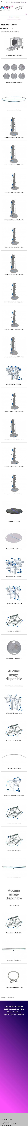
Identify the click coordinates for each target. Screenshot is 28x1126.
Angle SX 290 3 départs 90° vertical (14, 713)
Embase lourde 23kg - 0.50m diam (14, 658)
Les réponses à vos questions (14, 19)
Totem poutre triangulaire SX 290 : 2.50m (14, 357)
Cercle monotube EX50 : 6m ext (14, 110)
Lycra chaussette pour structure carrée (14, 686)
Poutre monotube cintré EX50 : (14, 768)
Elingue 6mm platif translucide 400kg (14, 987)
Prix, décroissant (6, 28)
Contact (8, 2)
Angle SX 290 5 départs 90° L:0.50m (14, 384)
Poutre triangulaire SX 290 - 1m (14, 850)
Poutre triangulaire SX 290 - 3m (14, 631)
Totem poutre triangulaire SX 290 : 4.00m (14, 219)
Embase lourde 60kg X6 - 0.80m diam (14, 55)
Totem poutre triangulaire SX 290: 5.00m (14, 192)
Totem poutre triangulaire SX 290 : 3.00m (14, 274)
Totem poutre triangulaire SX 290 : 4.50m (14, 164)
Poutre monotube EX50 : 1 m (14, 960)
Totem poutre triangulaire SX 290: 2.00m (14, 494)
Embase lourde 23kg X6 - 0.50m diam (14, 82)
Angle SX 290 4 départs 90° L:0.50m (14, 576)
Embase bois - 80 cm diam (14, 521)
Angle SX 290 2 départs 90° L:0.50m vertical (14, 795)
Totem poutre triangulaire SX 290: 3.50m (14, 329)
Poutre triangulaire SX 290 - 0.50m (14, 932)
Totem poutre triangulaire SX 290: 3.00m (14, 411)
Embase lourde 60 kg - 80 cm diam (14, 548)
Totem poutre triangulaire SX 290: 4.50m (14, 247)
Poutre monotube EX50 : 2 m (14, 878)
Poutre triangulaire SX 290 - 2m (14, 823)
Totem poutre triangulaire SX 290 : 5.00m (14, 137)
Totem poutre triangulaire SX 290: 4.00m (14, 302)
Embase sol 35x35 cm (14, 905)
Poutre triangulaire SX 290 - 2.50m (14, 740)
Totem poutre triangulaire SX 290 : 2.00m (14, 439)
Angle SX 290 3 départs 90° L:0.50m (14, 603)
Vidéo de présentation (14, 17)
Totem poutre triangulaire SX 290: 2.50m (14, 466)
